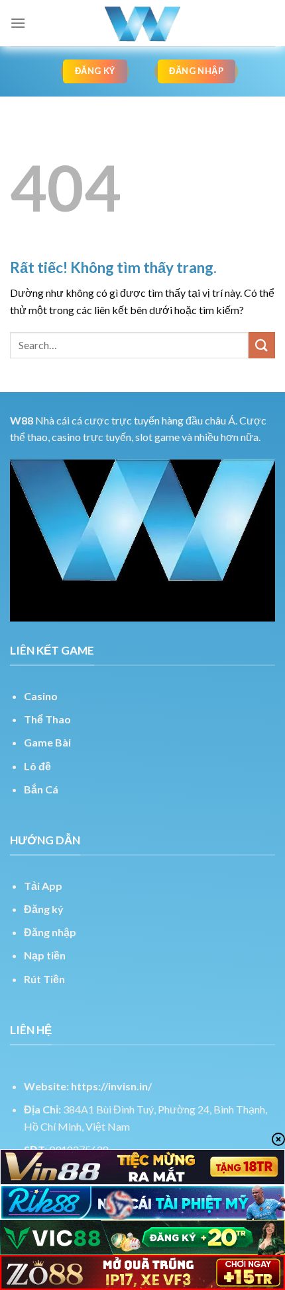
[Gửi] (262, 345)
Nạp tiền (45, 955)
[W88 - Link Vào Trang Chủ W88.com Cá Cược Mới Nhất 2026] (142, 23)
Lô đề (37, 766)
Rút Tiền (44, 979)
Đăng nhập (50, 932)
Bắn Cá (41, 789)
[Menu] (18, 23)
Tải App (43, 885)
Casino (41, 696)
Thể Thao (47, 719)
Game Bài (47, 742)
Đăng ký (44, 909)
